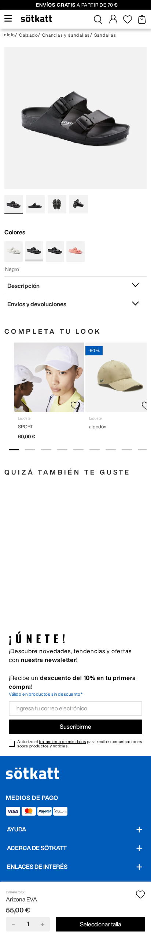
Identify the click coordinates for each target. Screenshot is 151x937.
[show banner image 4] (62, 449)
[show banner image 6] (94, 449)
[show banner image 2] (30, 449)
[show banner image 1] (14, 449)
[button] (98, 19)
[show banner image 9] (143, 449)
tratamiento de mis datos (62, 741)
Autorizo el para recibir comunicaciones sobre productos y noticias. (79, 743)
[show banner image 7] (110, 449)
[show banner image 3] (46, 449)
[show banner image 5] (78, 449)
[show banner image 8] (126, 449)
